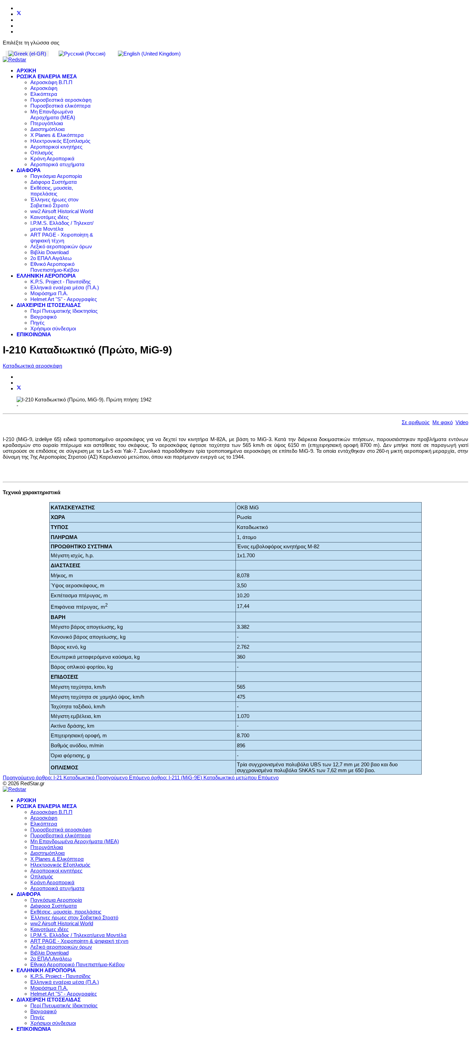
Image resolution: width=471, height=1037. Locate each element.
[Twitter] (19, 14)
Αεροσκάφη (43, 88)
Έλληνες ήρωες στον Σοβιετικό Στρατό (54, 202)
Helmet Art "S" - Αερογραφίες (63, 299)
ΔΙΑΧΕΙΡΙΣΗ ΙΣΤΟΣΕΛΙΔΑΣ (49, 305)
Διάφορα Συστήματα (53, 182)
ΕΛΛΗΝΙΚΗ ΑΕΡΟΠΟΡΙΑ (46, 276)
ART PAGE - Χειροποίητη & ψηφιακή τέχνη (61, 237)
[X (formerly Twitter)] (19, 388)
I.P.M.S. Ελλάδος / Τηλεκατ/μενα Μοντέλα (61, 226)
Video (461, 422)
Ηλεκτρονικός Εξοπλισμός (60, 141)
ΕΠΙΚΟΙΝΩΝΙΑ (34, 334)
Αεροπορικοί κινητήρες (56, 147)
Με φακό (442, 422)
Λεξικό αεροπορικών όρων (61, 246)
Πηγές (37, 323)
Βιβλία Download (49, 252)
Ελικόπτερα (43, 94)
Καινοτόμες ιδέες (49, 217)
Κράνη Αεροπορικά (52, 158)
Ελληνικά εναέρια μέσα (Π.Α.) (64, 287)
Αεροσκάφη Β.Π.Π (51, 82)
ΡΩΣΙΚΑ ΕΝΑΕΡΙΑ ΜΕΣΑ (47, 76)
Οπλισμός (41, 153)
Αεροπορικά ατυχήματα (57, 164)
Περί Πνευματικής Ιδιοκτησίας (64, 311)
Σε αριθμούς (416, 422)
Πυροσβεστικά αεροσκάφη (60, 100)
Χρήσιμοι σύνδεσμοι (53, 328)
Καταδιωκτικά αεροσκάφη (32, 366)
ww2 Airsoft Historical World (61, 211)
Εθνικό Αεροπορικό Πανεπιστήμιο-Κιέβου (54, 267)
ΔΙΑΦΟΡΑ (29, 170)
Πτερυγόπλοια (46, 123)
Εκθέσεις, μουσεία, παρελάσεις (51, 191)
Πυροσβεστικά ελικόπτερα (60, 106)
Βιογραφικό (43, 317)
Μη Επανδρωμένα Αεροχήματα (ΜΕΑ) (52, 114)
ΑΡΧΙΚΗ (26, 70)
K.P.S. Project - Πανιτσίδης (60, 282)
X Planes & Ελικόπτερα (57, 135)
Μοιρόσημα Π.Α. (49, 293)
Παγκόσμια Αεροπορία (56, 176)
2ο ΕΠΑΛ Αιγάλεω (51, 258)
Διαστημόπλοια (47, 129)
